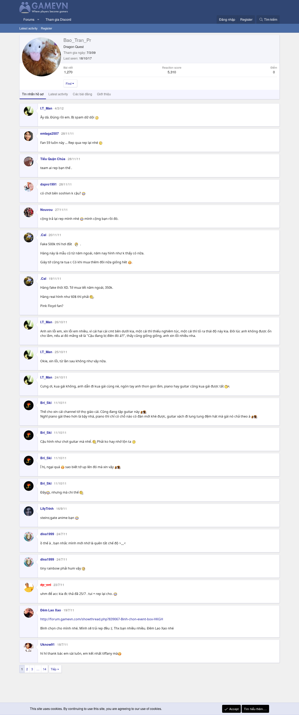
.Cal (43, 234)
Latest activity (28, 28)
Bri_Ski (45, 402)
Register (46, 28)
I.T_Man (46, 108)
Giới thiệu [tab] (104, 94)
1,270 (68, 71)
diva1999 (47, 534)
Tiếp (53, 669)
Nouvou (46, 209)
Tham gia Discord (58, 19)
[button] (38, 19)
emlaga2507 (49, 133)
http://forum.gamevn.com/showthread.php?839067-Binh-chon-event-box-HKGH (101, 619)
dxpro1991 (48, 184)
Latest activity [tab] (58, 94)
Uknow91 (47, 644)
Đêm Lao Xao (50, 610)
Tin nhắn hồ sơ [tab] (33, 94)
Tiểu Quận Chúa (52, 158)
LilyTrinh (47, 508)
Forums (28, 19)
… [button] (37, 669)
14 (44, 669)
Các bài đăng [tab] (82, 94)
